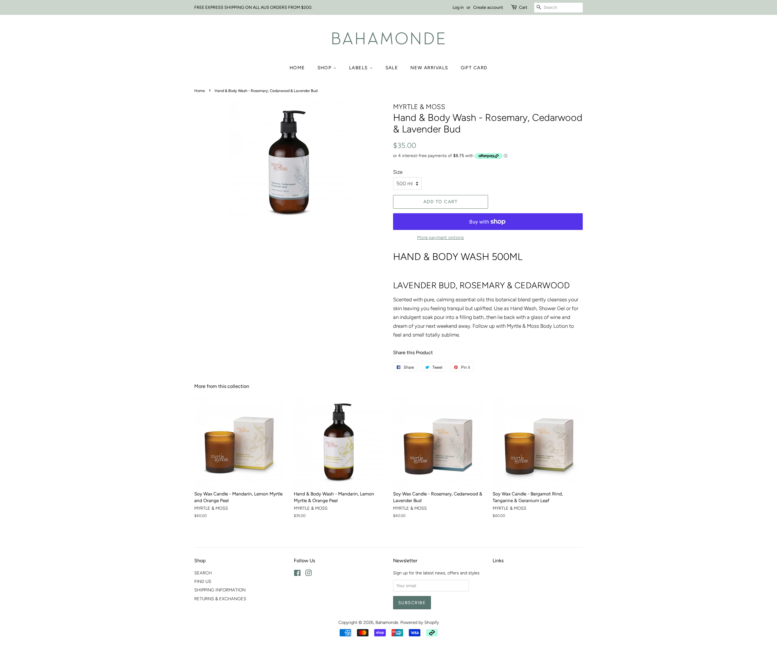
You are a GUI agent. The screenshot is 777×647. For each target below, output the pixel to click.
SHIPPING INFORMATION (220, 590)
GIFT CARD (474, 67)
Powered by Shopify (419, 622)
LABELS (359, 67)
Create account (488, 7)
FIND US (202, 581)
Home (297, 67)
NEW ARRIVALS (429, 67)
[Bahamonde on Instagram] (308, 574)
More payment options (440, 237)
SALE (391, 67)
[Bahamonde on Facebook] (297, 574)
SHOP (325, 67)
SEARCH (203, 573)
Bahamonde (386, 622)
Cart (523, 7)
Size (397, 172)
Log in (458, 7)
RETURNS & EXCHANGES (220, 598)
